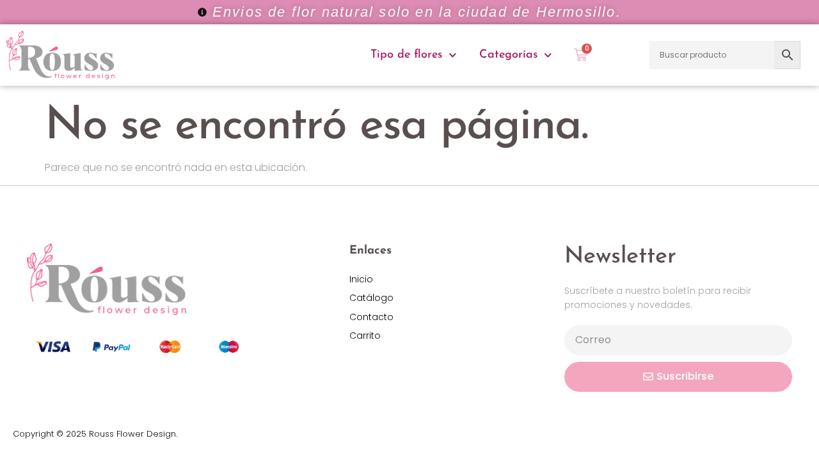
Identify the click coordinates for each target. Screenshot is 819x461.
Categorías (508, 55)
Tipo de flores (406, 55)
